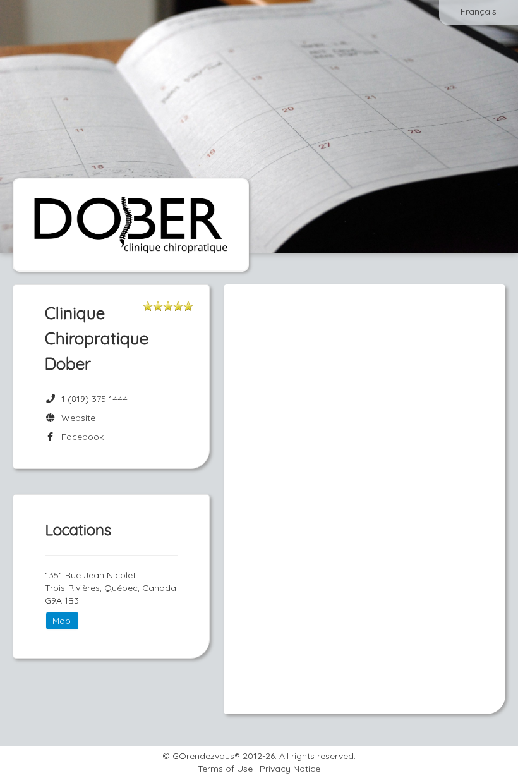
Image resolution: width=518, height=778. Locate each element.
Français (479, 11)
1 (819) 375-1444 (94, 398)
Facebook (80, 436)
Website (75, 417)
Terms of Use (225, 768)
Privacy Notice (290, 768)
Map (61, 620)
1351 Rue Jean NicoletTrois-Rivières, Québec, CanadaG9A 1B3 (110, 587)
